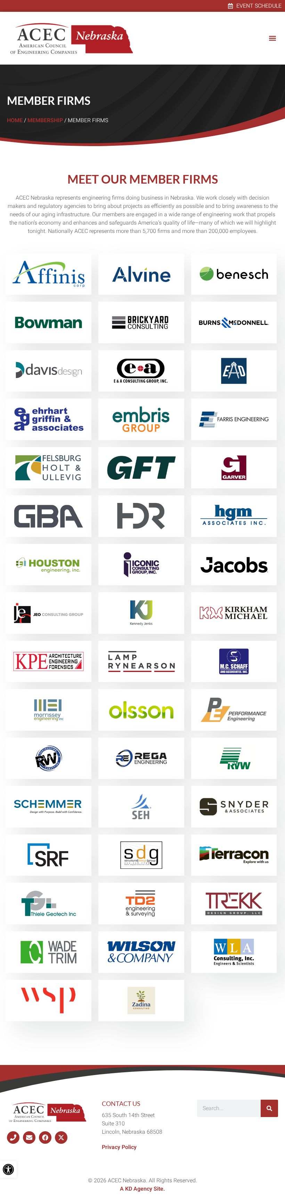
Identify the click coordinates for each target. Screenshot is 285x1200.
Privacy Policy (119, 1147)
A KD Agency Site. (142, 1189)
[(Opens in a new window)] (13, 1137)
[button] (272, 38)
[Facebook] (45, 1137)
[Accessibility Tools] (8, 1169)
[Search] (269, 1108)
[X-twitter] (61, 1137)
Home (15, 120)
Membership (45, 120)
